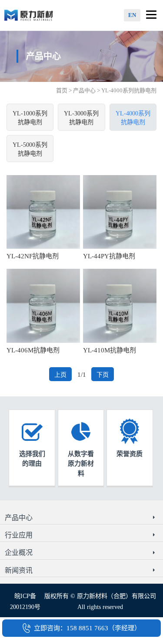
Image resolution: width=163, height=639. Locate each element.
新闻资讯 (19, 570)
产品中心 (84, 90)
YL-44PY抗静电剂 (109, 256)
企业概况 (19, 552)
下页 (102, 375)
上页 (60, 375)
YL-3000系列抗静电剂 (81, 117)
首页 (61, 90)
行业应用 (19, 535)
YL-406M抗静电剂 (33, 350)
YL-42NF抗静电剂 (33, 256)
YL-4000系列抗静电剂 (133, 117)
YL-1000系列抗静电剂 (30, 117)
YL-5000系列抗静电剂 (30, 149)
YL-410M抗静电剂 (109, 350)
